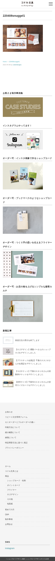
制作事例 (9, 519)
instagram (9, 548)
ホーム (8, 466)
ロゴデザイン (12, 494)
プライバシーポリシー (14, 448)
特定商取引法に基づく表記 (16, 443)
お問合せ (9, 524)
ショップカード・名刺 (16, 480)
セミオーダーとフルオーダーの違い (20, 422)
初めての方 (9, 509)
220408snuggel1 (14, 61)
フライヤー (11, 490)
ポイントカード (13, 485)
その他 (10, 499)
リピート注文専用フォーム (16, 417)
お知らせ (9, 412)
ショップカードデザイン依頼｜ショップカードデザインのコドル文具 (28, 559)
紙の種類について (12, 432)
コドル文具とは (11, 471)
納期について (10, 437)
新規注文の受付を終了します (27, 340)
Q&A (7, 514)
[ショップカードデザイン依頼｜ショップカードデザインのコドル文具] (27, 3)
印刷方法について (12, 427)
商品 (7, 476)
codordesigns (17, 65)
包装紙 (10, 504)
